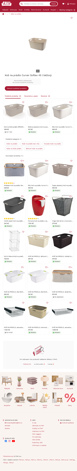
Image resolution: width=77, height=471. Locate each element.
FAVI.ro (33, 460)
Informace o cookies (39, 445)
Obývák (19, 405)
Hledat (53, 4)
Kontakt (7, 425)
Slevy (70, 405)
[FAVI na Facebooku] (6, 441)
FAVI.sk (21, 460)
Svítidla (26, 10)
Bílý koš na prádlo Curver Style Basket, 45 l (43, 185)
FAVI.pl (27, 460)
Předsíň (57, 405)
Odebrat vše (27, 364)
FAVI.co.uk (65, 460)
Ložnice (32, 405)
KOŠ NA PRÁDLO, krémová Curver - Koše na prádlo (46, 327)
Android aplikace (68, 423)
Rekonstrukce (36, 10)
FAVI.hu (40, 460)
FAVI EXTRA (36, 440)
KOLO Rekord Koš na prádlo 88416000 (17, 256)
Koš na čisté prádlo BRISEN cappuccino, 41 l (19, 127)
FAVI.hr (46, 460)
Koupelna (54, 10)
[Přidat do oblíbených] (71, 18)
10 (23, 161)
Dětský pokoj (45, 406)
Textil (20, 10)
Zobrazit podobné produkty (17, 88)
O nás (34, 423)
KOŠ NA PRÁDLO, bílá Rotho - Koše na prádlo (20, 292)
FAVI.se (57, 460)
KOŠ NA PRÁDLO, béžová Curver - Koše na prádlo (45, 256)
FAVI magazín (36, 434)
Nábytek (5, 10)
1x (13, 183)
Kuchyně (46, 10)
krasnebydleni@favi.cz (14, 423)
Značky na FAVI (37, 428)
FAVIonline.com (8, 456)
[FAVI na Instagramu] (9, 441)
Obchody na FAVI (38, 425)
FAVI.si (11, 462)
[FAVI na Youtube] (13, 441)
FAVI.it (52, 460)
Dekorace (13, 10)
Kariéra (7, 428)
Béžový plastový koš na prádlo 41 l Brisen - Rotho (45, 127)
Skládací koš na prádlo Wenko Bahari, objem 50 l (21, 185)
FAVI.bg (72, 460)
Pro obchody (36, 437)
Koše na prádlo (16, 14)
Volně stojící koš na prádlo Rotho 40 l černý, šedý (21, 221)
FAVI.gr (5, 462)
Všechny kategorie (66, 10)
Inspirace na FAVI (38, 431)
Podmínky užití (37, 442)
